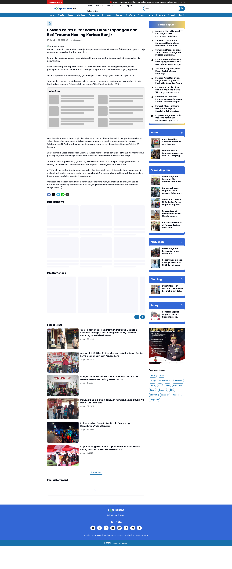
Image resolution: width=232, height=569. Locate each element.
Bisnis (109, 6)
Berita (98, 6)
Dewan (119, 15)
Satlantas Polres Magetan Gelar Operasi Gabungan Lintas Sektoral (171, 190)
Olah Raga (130, 15)
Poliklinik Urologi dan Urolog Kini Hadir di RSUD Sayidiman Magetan (172, 262)
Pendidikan (94, 15)
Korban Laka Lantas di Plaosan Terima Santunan (172, 225)
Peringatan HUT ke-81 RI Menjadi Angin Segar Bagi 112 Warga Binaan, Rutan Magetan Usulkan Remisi (167, 90)
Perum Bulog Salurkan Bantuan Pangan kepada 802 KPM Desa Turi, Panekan (112, 401)
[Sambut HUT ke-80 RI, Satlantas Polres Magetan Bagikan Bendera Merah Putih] (155, 203)
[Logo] (116, 510)
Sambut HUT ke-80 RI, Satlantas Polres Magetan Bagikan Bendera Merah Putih (172, 202)
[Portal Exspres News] (65, 8)
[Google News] (119, 528)
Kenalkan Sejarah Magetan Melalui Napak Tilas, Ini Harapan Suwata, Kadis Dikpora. (170, 314)
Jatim (150, 15)
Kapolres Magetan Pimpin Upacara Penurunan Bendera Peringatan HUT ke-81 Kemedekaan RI (111, 448)
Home (89, 6)
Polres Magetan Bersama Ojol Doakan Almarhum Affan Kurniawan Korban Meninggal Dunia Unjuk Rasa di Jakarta (171, 179)
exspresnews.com (120, 543)
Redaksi (87, 535)
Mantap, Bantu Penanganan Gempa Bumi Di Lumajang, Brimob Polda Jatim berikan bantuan (172, 153)
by (111, 543)
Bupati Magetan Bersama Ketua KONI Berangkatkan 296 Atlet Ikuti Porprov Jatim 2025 (172, 288)
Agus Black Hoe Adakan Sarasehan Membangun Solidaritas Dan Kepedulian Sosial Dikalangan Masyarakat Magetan (171, 142)
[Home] (49, 23)
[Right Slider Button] (182, 15)
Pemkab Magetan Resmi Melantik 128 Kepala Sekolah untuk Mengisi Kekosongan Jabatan (167, 108)
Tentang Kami (142, 535)
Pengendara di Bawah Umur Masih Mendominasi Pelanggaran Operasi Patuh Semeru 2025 (171, 213)
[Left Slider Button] (136, 317)
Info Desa (81, 15)
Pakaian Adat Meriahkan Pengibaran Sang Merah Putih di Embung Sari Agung (168, 80)
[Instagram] (106, 528)
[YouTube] (112, 528)
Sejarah (171, 15)
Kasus (70, 15)
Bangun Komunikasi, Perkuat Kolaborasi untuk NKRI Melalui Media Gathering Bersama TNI (109, 378)
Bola (119, 6)
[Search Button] (182, 8)
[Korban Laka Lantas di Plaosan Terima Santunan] (155, 226)
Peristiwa (160, 15)
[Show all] (181, 132)
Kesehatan (107, 15)
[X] (53, 194)
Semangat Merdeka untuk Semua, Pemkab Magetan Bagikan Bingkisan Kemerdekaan (168, 52)
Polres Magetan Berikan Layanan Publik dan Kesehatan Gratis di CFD (172, 251)
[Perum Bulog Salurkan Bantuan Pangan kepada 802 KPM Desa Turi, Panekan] (63, 408)
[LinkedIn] (132, 528)
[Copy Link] (67, 194)
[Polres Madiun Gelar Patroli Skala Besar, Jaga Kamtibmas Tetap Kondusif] (63, 432)
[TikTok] (126, 528)
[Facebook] (49, 194)
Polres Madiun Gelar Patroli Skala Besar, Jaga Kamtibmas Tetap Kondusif (105, 424)
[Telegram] (58, 194)
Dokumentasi (92, 11)
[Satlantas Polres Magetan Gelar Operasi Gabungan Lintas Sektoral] (155, 192)
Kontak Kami (97, 535)
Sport (129, 6)
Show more (96, 472)
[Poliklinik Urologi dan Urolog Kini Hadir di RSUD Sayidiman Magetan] (155, 263)
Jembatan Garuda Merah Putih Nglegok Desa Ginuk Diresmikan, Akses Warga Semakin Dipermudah (168, 62)
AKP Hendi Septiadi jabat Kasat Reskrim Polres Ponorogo (167, 71)
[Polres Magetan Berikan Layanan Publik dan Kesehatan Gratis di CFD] (155, 252)
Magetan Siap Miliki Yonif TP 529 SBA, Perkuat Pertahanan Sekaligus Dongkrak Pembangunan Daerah (169, 34)
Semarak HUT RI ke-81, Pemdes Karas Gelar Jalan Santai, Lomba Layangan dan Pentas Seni (112, 354)
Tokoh (141, 15)
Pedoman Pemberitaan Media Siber (119, 535)
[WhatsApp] (63, 194)
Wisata (61, 15)
